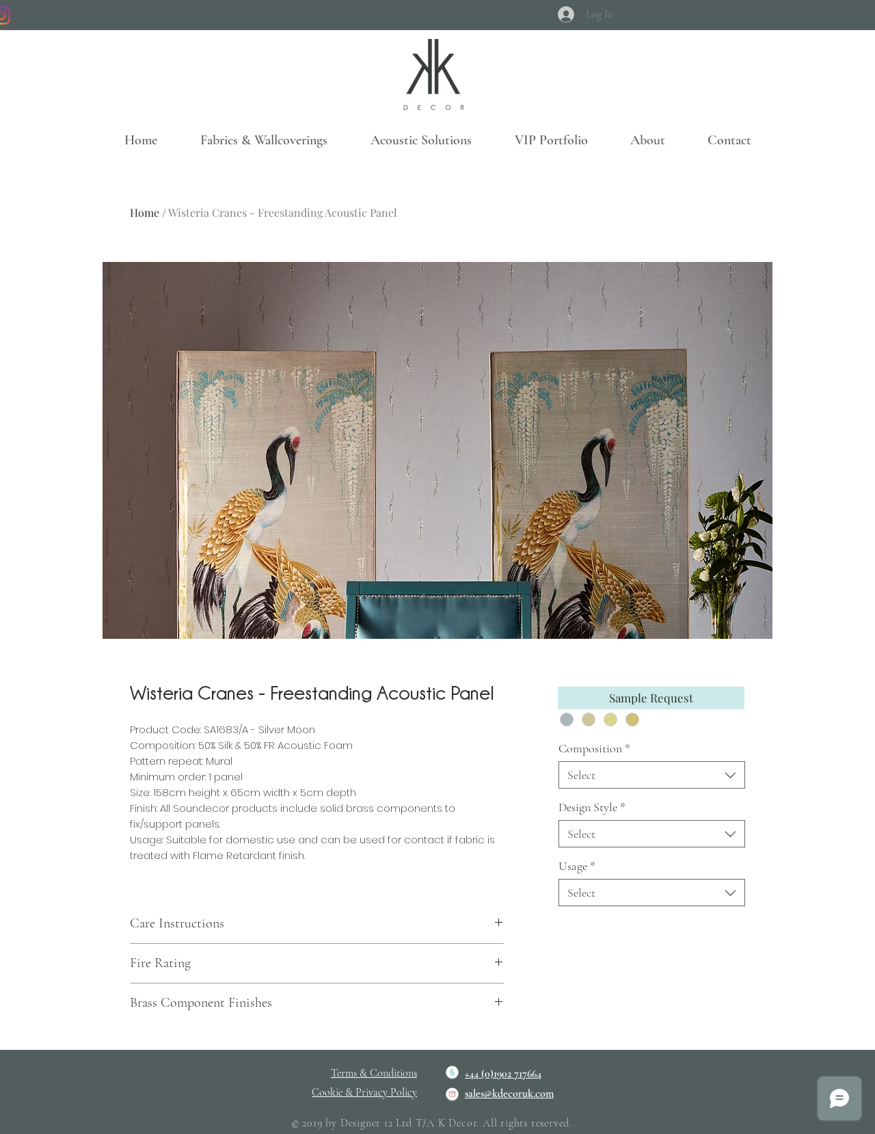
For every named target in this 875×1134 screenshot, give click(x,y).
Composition (594, 748)
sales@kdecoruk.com (509, 1093)
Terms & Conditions (374, 1073)
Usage (576, 865)
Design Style (591, 807)
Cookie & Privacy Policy (364, 1092)
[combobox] (651, 775)
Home (144, 212)
